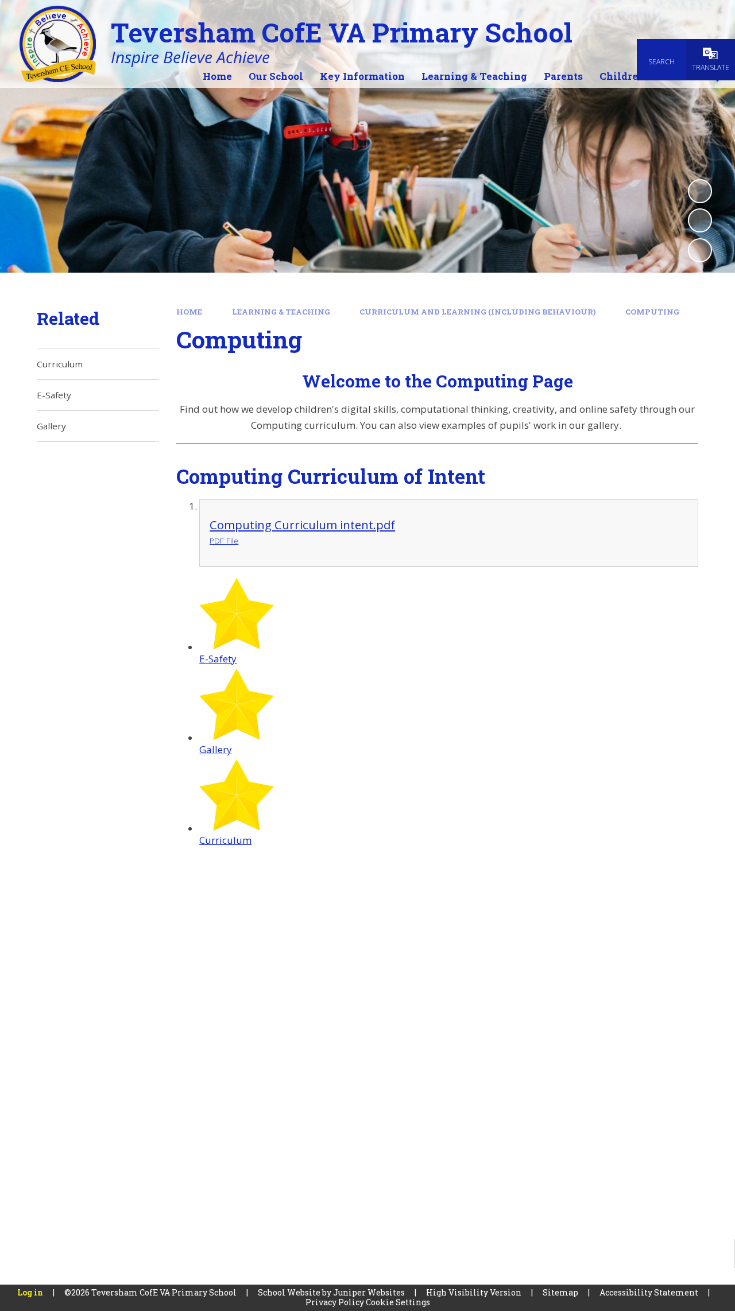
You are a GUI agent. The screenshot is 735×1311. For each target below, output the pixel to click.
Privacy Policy (334, 1302)
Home (189, 312)
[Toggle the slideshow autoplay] (700, 191)
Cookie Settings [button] (398, 1302)
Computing (652, 312)
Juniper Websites (369, 1292)
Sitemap (560, 1292)
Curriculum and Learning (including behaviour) (477, 312)
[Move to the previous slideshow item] (700, 220)
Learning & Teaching (281, 312)
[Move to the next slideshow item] (700, 250)
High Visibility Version (473, 1292)
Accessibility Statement (648, 1292)
